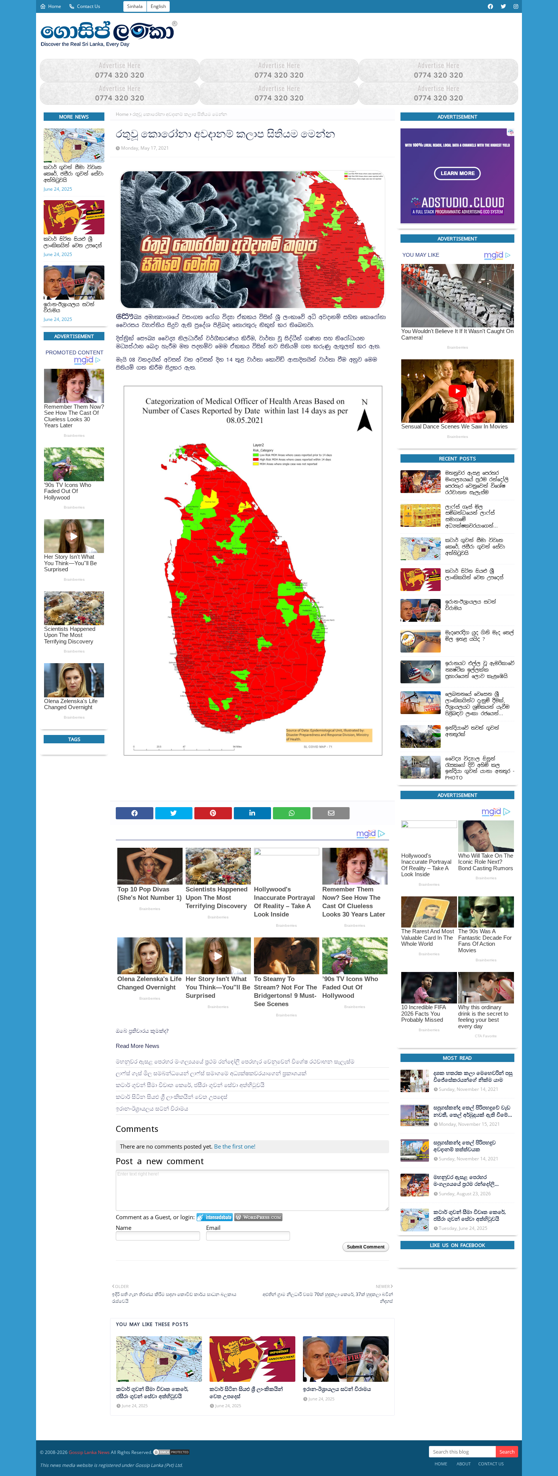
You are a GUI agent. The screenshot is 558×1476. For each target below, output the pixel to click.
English (158, 6)
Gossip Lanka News (89, 1452)
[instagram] (515, 6)
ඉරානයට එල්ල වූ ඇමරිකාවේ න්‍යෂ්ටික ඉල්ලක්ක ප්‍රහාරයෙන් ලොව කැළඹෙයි (479, 670)
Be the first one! (234, 1146)
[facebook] (490, 6)
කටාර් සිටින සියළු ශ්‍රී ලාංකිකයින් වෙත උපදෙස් (73, 242)
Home (54, 6)
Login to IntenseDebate (215, 1217)
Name (123, 1227)
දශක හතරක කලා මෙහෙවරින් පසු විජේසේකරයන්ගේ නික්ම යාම (472, 1076)
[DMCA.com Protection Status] (171, 1452)
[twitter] (503, 6)
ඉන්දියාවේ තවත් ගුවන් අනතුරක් (472, 731)
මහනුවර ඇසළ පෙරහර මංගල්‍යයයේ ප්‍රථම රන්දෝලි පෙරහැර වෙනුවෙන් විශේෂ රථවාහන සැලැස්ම (235, 1061)
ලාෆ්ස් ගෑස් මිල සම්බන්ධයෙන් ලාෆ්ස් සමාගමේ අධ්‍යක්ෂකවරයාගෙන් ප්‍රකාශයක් (211, 1073)
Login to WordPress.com (258, 1217)
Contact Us (88, 6)
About (464, 1464)
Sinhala (135, 6)
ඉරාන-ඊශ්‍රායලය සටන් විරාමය (69, 308)
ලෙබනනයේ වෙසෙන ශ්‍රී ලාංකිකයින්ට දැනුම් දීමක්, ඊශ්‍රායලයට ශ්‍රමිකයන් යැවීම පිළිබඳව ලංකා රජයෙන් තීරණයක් (477, 704)
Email (213, 1227)
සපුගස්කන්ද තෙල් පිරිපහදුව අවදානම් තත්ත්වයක (464, 1146)
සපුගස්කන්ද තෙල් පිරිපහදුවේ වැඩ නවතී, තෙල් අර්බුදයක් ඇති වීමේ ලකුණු (471, 1111)
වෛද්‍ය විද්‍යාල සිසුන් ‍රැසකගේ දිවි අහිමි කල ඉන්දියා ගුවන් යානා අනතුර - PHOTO (479, 768)
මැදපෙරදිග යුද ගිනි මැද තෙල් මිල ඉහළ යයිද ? (479, 636)
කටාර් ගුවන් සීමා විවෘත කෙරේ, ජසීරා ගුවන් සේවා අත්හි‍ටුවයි (74, 173)
